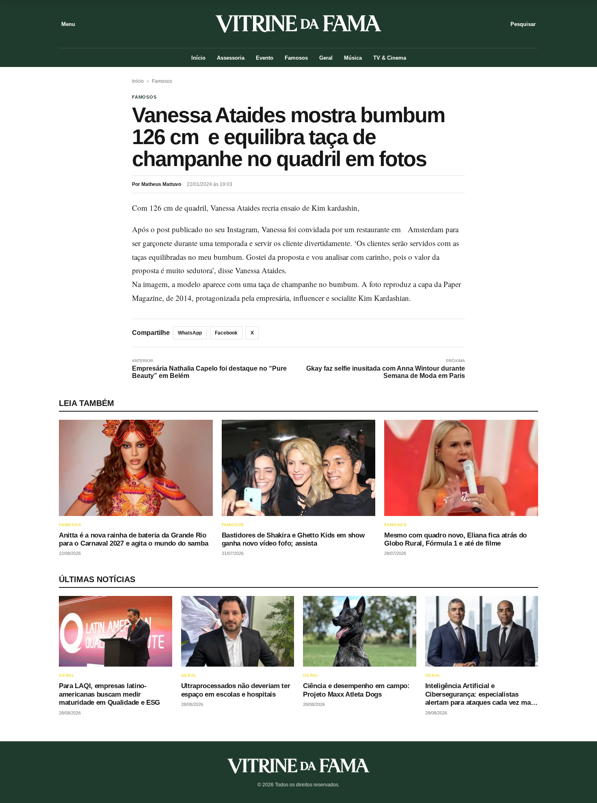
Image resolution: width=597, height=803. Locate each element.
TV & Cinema (389, 58)
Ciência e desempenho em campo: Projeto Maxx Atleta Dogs (356, 690)
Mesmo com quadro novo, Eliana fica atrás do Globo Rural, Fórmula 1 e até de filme (455, 539)
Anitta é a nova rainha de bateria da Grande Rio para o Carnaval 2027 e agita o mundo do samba (133, 539)
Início (198, 58)
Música (353, 58)
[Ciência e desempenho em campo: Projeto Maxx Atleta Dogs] (359, 631)
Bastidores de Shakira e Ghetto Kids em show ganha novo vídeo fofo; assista (293, 539)
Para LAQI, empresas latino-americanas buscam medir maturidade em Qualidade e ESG (109, 694)
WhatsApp (190, 333)
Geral (326, 58)
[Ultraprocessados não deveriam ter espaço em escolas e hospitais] (237, 631)
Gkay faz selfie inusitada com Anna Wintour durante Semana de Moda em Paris (385, 372)
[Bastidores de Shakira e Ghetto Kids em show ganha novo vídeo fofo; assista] (299, 468)
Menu (68, 24)
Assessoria (230, 58)
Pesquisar (523, 24)
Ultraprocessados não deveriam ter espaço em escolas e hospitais (235, 690)
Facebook (226, 333)
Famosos (296, 58)
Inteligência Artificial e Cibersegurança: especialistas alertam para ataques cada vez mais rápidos (480, 698)
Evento (264, 58)
